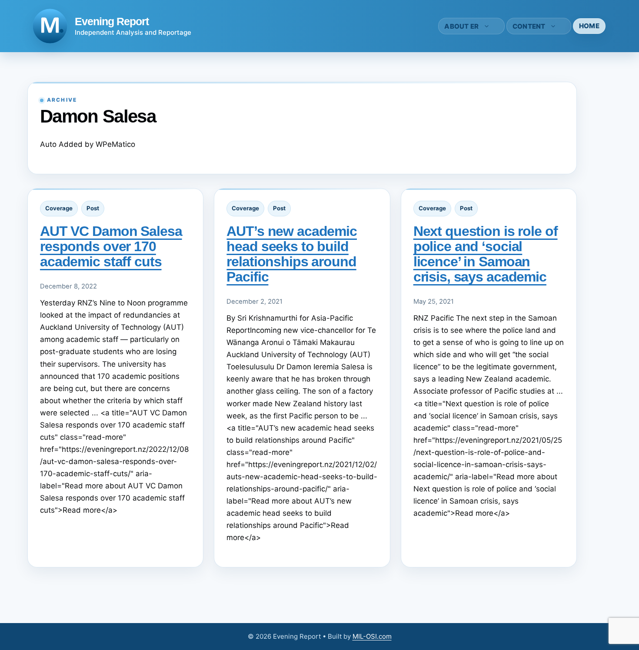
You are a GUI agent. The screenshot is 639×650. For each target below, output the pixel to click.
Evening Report (112, 21)
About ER (461, 26)
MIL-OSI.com (372, 636)
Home (589, 26)
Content (529, 26)
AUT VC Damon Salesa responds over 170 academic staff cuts (111, 246)
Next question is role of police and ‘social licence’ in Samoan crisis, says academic (485, 254)
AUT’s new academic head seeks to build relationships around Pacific (291, 254)
